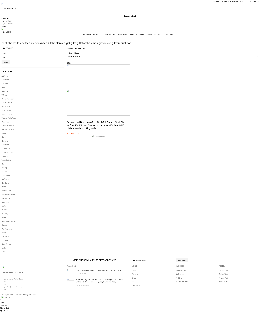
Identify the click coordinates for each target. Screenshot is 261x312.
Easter (4, 206)
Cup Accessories (8, 126)
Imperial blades (100, 136)
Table (4, 252)
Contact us (136, 286)
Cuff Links (5, 179)
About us (135, 274)
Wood (4, 233)
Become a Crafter (182, 282)
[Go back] (4, 38)
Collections (6, 198)
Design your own (8, 129)
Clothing (5, 84)
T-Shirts (4, 95)
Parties (4, 210)
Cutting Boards (7, 236)
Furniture (5, 240)
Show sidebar (74, 53)
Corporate (5, 202)
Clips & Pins (6, 175)
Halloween (5, 137)
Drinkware (5, 122)
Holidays (5, 141)
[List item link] (33, 284)
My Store (179, 278)
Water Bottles (6, 160)
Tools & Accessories (9, 221)
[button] (69, 118)
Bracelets (5, 171)
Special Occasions (8, 194)
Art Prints (5, 76)
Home (134, 270)
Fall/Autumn (6, 148)
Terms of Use (223, 282)
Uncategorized (7, 229)
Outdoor (4, 225)
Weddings (5, 213)
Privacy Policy (224, 278)
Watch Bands (6, 191)
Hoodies (5, 91)
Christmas (5, 80)
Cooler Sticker (7, 103)
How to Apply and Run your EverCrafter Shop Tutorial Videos (98, 270)
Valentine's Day (7, 152)
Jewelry (4, 168)
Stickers (4, 217)
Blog (133, 282)
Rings (4, 187)
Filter (6, 62)
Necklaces (5, 183)
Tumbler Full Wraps (9, 118)
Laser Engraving (7, 114)
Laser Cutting (6, 110)
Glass (4, 133)
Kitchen (4, 248)
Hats (3, 87)
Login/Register (181, 270)
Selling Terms (224, 274)
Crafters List (180, 274)
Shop (134, 278)
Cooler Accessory (8, 99)
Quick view (74, 118)
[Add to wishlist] (80, 118)
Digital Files (6, 106)
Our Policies (223, 270)
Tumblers (5, 156)
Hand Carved (6, 244)
